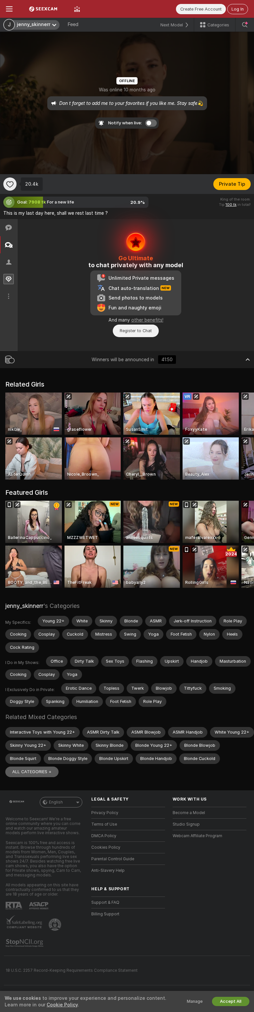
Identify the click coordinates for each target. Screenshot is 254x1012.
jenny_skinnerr (24, 605)
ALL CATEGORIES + (32, 771)
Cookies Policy (105, 847)
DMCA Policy (103, 836)
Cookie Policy (62, 1004)
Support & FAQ (105, 902)
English (56, 802)
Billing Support (105, 914)
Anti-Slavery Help (108, 870)
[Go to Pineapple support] (56, 924)
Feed (72, 24)
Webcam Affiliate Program (197, 836)
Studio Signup (186, 824)
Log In (238, 9)
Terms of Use (104, 824)
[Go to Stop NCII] (25, 943)
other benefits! (147, 320)
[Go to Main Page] (43, 9)
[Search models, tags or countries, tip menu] (244, 25)
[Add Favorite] (10, 184)
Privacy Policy (104, 812)
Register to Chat (136, 330)
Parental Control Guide (112, 859)
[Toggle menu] (9, 9)
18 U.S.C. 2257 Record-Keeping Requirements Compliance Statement (72, 970)
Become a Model (189, 812)
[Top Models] (77, 9)
